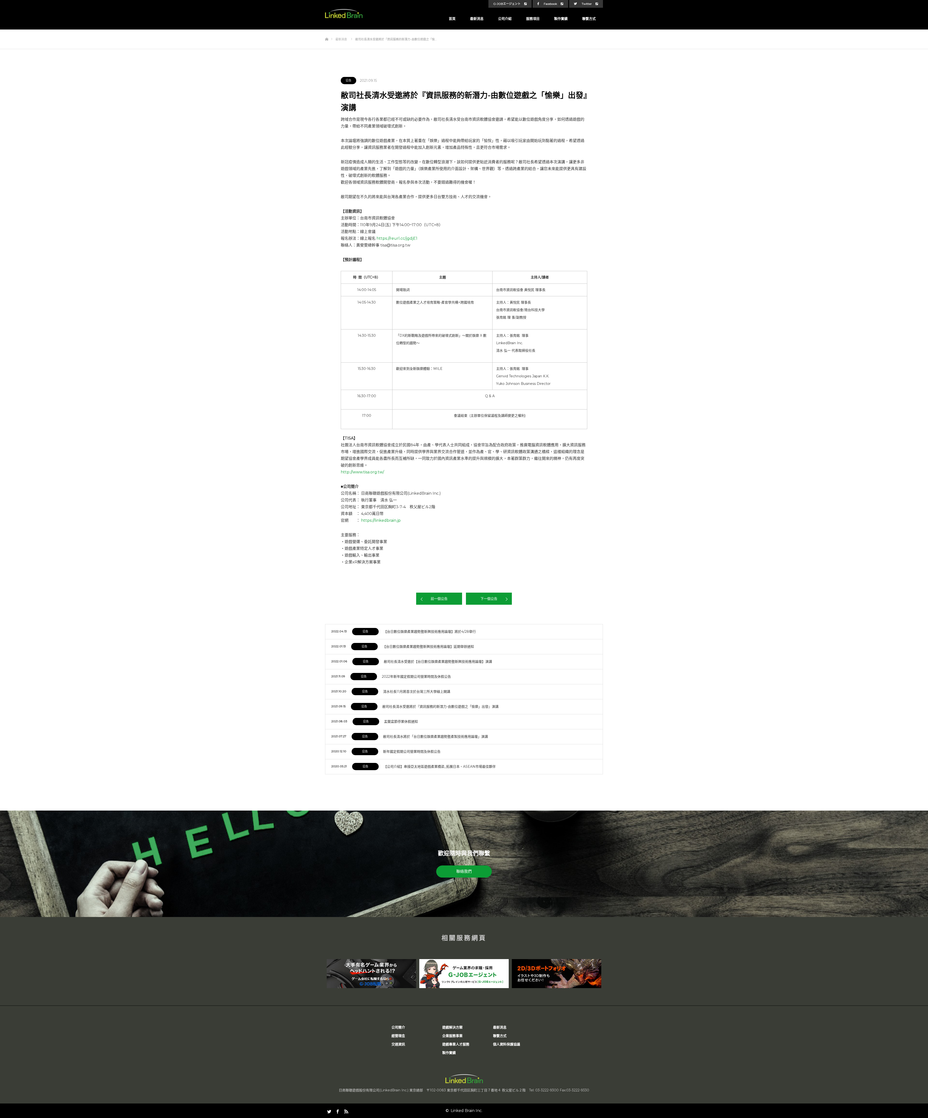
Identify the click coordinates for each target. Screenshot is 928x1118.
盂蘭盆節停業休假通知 (401, 721)
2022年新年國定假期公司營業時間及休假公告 (416, 676)
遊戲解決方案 (452, 1027)
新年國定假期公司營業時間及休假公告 (412, 751)
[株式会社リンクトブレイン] (343, 13)
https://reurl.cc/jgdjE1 (397, 238)
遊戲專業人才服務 (455, 1044)
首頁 (452, 18)
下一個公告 (488, 598)
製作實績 (561, 18)
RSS (345, 1110)
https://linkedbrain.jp (381, 520)
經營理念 (398, 1036)
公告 (348, 80)
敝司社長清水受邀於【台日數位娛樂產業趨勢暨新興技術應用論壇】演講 (438, 661)
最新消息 (477, 18)
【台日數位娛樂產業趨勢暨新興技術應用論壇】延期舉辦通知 (428, 646)
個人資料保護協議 (506, 1044)
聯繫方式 (589, 18)
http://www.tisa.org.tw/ (362, 472)
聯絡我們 (464, 871)
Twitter (587, 3)
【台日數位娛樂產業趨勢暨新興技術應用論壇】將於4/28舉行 (430, 631)
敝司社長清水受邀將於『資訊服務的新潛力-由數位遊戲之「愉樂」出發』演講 (440, 706)
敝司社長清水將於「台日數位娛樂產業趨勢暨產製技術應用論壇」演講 (435, 736)
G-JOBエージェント (507, 3)
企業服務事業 (452, 1036)
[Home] (326, 31)
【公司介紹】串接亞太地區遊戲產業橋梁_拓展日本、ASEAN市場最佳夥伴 (440, 766)
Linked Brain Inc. (466, 1110)
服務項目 (533, 18)
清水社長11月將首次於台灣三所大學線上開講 (416, 691)
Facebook (550, 3)
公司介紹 (505, 18)
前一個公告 (439, 598)
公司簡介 (398, 1027)
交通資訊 (398, 1044)
